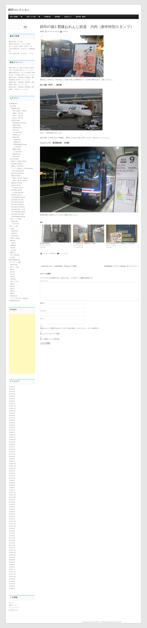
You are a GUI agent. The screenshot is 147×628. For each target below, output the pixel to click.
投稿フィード (13, 605)
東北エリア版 (16, 118)
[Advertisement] (22, 344)
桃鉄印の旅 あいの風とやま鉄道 (18, 68)
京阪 (11, 288)
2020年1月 (12, 569)
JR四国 (13, 233)
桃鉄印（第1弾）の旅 (18, 180)
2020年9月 (12, 557)
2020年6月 (12, 564)
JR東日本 (13, 236)
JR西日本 (13, 231)
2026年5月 (12, 394)
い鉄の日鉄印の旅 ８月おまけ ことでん (21, 53)
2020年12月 (12, 550)
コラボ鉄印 (15, 132)
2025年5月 (12, 423)
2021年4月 (12, 540)
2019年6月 (12, 586)
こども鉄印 (15, 151)
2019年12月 (12, 572)
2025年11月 (12, 408)
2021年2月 (12, 545)
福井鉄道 (12, 296)
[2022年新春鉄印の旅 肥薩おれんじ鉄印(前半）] (121, 233)
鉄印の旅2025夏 (16, 164)
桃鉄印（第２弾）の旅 (19, 178)
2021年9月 (12, 528)
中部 (11, 248)
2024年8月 (12, 444)
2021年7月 (12, 533)
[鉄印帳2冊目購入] (55, 233)
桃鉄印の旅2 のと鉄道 (16, 41)
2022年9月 (12, 500)
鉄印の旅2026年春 (16, 173)
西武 (12, 243)
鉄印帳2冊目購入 (45, 243)
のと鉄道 (16, 147)
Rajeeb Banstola (116, 622)
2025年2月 (12, 430)
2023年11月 (12, 466)
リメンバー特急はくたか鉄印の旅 (21, 168)
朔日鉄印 (15, 156)
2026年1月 (12, 403)
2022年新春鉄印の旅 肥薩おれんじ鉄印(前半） (121, 243)
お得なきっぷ (68, 17)
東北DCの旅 (14, 185)
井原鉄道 (16, 139)
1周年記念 (15, 135)
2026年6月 (12, 391)
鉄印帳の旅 (47, 17)
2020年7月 (12, 562)
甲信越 (12, 245)
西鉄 (11, 293)
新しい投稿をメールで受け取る (50, 339)
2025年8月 (12, 415)
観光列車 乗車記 (81, 17)
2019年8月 (12, 581)
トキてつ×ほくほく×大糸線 (18, 298)
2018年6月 (12, 588)
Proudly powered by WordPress (91, 622)
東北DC (14, 130)
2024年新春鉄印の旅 (17, 212)
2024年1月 (12, 461)
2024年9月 (12, 442)
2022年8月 (12, 502)
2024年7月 (12, 447)
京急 (11, 276)
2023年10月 (12, 468)
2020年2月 (12, 567)
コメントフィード (14, 607)
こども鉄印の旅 (15, 192)
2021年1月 (12, 548)
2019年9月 (12, 579)
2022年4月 (12, 512)
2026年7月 (12, 389)
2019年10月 (12, 576)
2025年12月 (12, 406)
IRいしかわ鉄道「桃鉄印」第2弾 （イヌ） (21, 46)
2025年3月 (12, 427)
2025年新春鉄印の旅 (17, 216)
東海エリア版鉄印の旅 (17, 161)
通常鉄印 (13, 108)
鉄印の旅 (52, 253)
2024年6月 (12, 449)
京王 (11, 274)
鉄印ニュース (14, 219)
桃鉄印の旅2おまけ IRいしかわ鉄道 (19, 44)
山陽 (11, 291)
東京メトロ (13, 267)
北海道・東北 (14, 238)
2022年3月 (12, 514)
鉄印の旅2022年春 (16, 202)
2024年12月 (12, 435)
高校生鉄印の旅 (15, 183)
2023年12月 (12, 463)
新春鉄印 (15, 154)
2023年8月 (12, 473)
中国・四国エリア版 (18, 111)
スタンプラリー (13, 262)
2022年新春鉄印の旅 (17, 197)
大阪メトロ (13, 281)
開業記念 (15, 149)
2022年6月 (12, 507)
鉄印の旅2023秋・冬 (17, 209)
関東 (11, 240)
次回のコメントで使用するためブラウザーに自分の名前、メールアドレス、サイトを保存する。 (70, 328)
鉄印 (11, 106)
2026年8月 (12, 387)
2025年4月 (12, 425)
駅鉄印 (14, 137)
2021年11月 (12, 524)
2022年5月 (12, 509)
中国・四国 (13, 255)
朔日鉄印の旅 (15, 195)
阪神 (11, 286)
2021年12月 (12, 521)
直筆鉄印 (15, 125)
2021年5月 (12, 538)
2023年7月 (12, 476)
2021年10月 (12, 526)
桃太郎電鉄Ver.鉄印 (18, 123)
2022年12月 (12, 492)
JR (10, 228)
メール (43, 311)
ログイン (11, 603)
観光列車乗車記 (13, 260)
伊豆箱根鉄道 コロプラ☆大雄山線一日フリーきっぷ (121, 266)
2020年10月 (12, 555)
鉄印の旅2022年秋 (16, 207)
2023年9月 (12, 471)
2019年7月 (12, 584)
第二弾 (14, 224)
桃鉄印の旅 (14, 176)
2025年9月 (12, 413)
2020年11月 (12, 552)
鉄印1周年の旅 (15, 190)
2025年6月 (12, 420)
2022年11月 (12, 495)
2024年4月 (12, 454)
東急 (11, 269)
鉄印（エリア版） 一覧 (33, 17)
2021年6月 (12, 536)
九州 (11, 257)
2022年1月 (12, 519)
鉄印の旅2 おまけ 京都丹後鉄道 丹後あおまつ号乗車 (58, 266)
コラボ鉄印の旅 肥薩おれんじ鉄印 (84, 243)
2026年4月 (12, 396)
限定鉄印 (13, 120)
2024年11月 (12, 437)
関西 (11, 252)
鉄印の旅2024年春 (16, 214)
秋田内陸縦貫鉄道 (19, 144)
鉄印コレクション (19, 9)
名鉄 (12, 250)
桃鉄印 (13, 221)
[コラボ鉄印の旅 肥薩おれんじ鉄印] (88, 233)
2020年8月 (12, 560)
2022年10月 (12, 497)
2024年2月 (12, 459)
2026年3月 (12, 399)
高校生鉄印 (15, 127)
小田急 (12, 279)
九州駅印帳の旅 (13, 300)
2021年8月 (12, 531)
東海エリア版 (16, 115)
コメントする (63, 253)
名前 (42, 303)
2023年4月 (12, 483)
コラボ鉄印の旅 (15, 188)
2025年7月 (12, 418)
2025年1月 (12, 432)
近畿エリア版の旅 (16, 166)
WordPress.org (13, 610)
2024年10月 (12, 439)
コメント (43, 281)
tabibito (65, 31)
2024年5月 (12, 451)
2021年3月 (12, 543)
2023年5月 (12, 480)
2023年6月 (12, 478)
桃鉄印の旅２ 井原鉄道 (16, 77)
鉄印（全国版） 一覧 (16, 17)
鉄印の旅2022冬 (16, 200)
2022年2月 (12, 516)
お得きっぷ (12, 226)
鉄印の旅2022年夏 (16, 204)
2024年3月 (12, 456)
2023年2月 (12, 488)
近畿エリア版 (16, 113)
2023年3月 (12, 485)
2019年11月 (12, 574)
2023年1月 (12, 490)
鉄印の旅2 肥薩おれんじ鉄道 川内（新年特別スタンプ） (87, 26)
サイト (42, 318)
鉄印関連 (11, 103)
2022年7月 (12, 504)
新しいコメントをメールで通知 (50, 334)
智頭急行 (16, 142)
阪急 (11, 284)
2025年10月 (12, 411)
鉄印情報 (57, 17)
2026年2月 (12, 401)
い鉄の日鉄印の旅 (16, 171)
